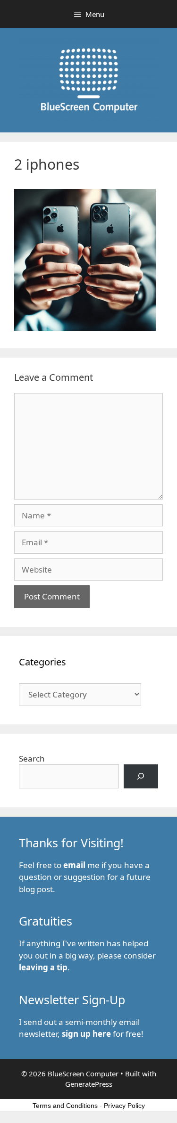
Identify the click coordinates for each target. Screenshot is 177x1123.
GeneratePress (88, 1084)
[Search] (141, 776)
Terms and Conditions (65, 1105)
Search (32, 758)
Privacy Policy (124, 1105)
